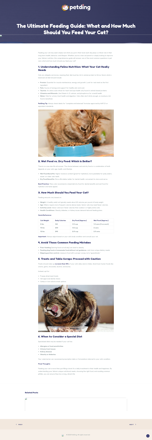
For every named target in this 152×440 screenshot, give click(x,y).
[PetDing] (76, 7)
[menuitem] (76, 7)
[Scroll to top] (148, 436)
